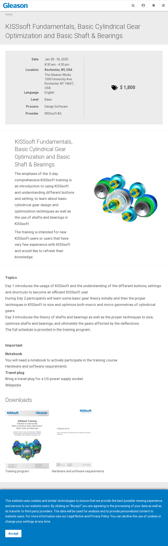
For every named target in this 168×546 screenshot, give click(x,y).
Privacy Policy (99, 516)
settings (28, 521)
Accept (13, 533)
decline (127, 516)
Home (8, 14)
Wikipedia (13, 385)
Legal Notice (75, 516)
